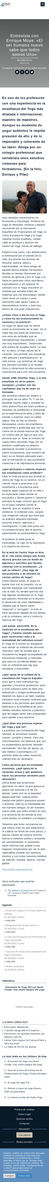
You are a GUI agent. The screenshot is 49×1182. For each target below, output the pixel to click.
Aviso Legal (24, 1114)
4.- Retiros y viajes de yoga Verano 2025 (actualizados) (22, 1090)
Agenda (7, 905)
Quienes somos (24, 1119)
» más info (9, 920)
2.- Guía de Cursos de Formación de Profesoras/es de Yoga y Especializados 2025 (25, 1073)
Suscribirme (24, 1135)
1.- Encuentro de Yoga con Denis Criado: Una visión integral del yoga (23, 1063)
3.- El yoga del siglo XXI (17, 1082)
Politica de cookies (24, 1109)
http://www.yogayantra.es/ (17, 869)
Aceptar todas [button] (24, 1176)
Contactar (24, 1123)
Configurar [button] (9, 1176)
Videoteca (8, 980)
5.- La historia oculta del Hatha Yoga (23, 1097)
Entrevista (24, 60)
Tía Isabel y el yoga (18, 890)
